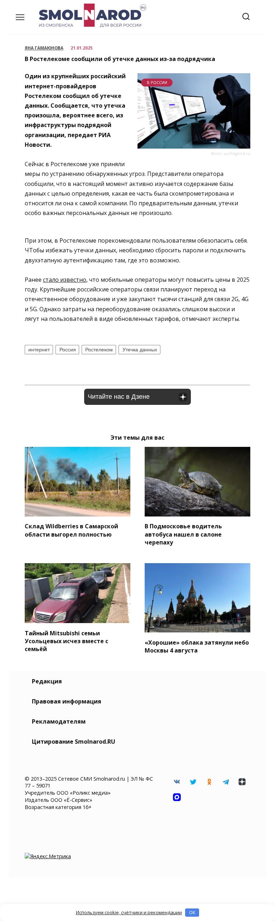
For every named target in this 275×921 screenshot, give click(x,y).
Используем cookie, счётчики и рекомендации (129, 912)
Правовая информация (66, 701)
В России (157, 82)
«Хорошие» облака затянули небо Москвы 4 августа (197, 646)
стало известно (64, 280)
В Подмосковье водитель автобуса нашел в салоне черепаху (183, 534)
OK (192, 912)
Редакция (47, 681)
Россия (67, 349)
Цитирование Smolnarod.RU (73, 741)
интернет (39, 349)
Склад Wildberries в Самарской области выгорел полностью (71, 530)
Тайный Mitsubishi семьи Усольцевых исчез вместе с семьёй (66, 641)
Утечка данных (139, 349)
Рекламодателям (59, 721)
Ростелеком (99, 349)
